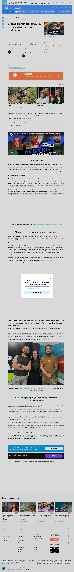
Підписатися (37, 292)
